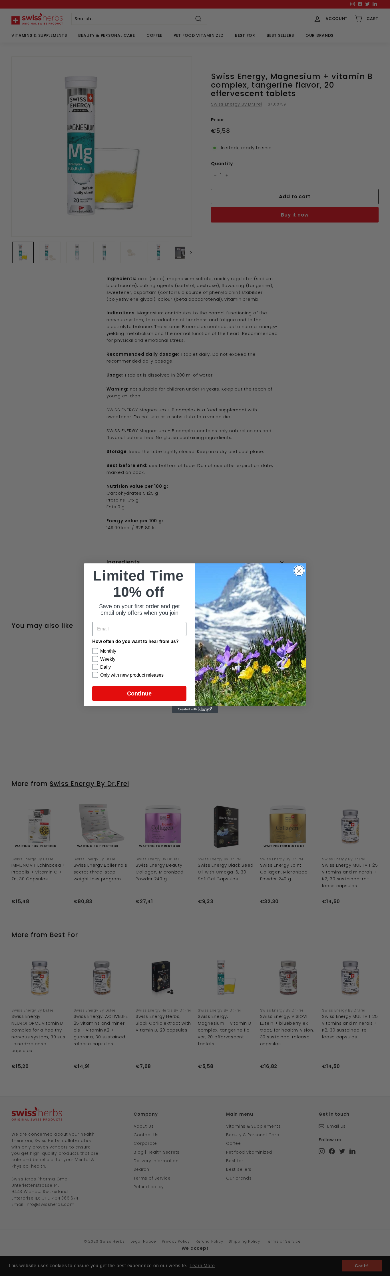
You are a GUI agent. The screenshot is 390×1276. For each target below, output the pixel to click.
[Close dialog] (299, 571)
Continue (139, 693)
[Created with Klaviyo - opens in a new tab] (195, 709)
